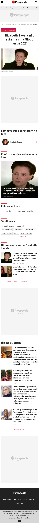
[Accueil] (19, 2)
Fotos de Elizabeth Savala (24, 24)
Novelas (8, 211)
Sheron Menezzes (8, 226)
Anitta (16, 233)
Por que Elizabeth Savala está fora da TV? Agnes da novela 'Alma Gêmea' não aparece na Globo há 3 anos (19, 190)
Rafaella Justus (30, 230)
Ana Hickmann (7, 230)
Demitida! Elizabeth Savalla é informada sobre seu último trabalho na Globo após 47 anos (25, 270)
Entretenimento (19, 211)
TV (2, 211)
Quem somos (28, 499)
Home (3, 24)
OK (19, 521)
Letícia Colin (21, 226)
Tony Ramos (18, 230)
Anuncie (19, 503)
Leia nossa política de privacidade (19, 518)
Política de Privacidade (12, 499)
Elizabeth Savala (11, 24)
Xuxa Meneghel (26, 233)
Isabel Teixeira (7, 233)
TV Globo (30, 211)
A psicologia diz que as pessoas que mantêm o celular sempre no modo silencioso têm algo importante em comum (23, 375)
